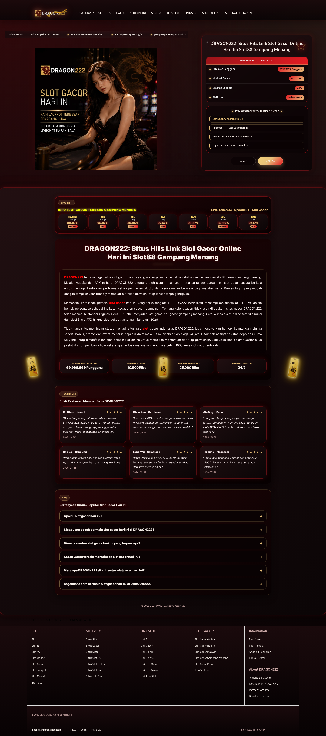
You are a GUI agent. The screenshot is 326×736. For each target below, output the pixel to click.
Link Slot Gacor (149, 670)
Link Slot (145, 639)
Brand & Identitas (259, 696)
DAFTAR (270, 161)
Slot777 (36, 652)
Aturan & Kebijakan (260, 652)
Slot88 (35, 645)
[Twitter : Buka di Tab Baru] (277, 730)
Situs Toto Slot (94, 676)
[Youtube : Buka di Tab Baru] (292, 730)
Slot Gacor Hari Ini (205, 645)
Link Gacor (146, 645)
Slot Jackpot (39, 670)
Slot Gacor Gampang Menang (211, 658)
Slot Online (38, 658)
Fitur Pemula (256, 645)
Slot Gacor (38, 664)
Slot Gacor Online (205, 639)
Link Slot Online (149, 664)
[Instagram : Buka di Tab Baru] (284, 730)
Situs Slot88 (93, 652)
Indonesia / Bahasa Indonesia (46, 729)
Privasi (73, 729)
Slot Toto (37, 682)
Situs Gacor (92, 645)
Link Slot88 (147, 652)
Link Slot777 (147, 658)
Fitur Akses (255, 639)
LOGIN (243, 161)
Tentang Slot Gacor (260, 677)
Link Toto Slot (148, 676)
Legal (84, 729)
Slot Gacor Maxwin (205, 652)
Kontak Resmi (257, 658)
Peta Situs (96, 729)
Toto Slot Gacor (203, 670)
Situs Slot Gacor (95, 670)
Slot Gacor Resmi (204, 664)
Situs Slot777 (93, 658)
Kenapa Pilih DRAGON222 (263, 683)
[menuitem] (85, 13)
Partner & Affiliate (259, 690)
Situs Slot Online (95, 664)
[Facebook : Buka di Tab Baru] (270, 730)
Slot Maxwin (39, 676)
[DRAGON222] (49, 13)
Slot (34, 639)
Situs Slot (91, 639)
